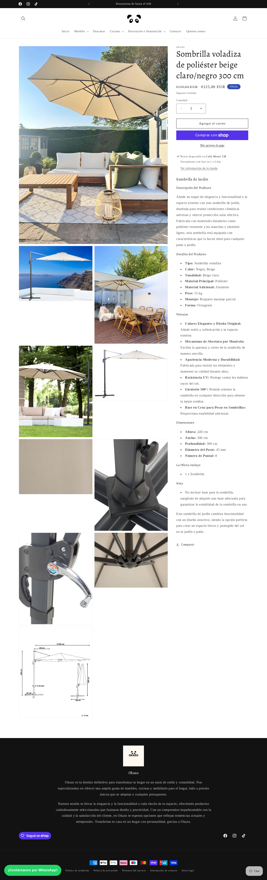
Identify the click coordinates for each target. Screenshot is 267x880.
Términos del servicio (134, 870)
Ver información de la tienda (199, 168)
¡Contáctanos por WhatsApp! (33, 870)
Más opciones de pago (212, 145)
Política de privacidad (106, 870)
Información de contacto (163, 870)
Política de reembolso (77, 870)
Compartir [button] (187, 544)
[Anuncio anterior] (89, 4)
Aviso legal (188, 870)
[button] (23, 18)
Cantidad (181, 100)
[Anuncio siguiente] (178, 4)
